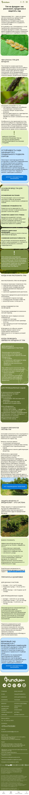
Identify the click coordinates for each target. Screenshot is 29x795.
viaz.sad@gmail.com (12, 786)
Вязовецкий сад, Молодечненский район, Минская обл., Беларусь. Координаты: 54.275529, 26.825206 (13, 738)
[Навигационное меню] (27, 2)
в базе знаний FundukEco (16, 571)
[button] (21, 2)
